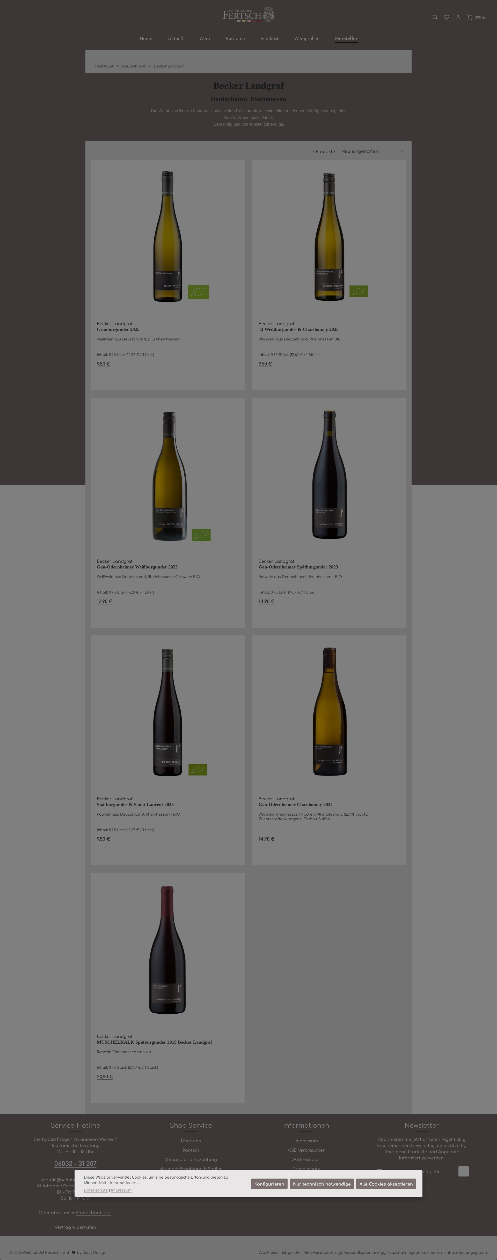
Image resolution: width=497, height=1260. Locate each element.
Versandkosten (357, 1252)
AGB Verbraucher (306, 1150)
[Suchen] (435, 17)
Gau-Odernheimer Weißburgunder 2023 (137, 567)
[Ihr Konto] (458, 17)
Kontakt (191, 1150)
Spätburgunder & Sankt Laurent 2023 (135, 804)
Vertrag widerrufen (75, 1227)
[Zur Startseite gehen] (248, 15)
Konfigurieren (269, 1184)
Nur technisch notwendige (322, 1184)
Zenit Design (94, 1252)
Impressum (306, 1140)
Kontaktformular (93, 1212)
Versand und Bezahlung (191, 1159)
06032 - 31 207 (75, 1163)
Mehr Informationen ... (119, 1182)
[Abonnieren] (463, 1171)
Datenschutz (306, 1168)
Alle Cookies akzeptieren (386, 1184)
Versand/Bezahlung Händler (191, 1168)
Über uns (191, 1140)
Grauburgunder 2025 (118, 329)
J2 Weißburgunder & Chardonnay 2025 (299, 329)
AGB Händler (306, 1159)
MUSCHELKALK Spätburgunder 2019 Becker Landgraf (154, 1042)
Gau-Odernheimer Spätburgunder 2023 (298, 567)
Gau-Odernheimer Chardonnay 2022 (296, 804)
